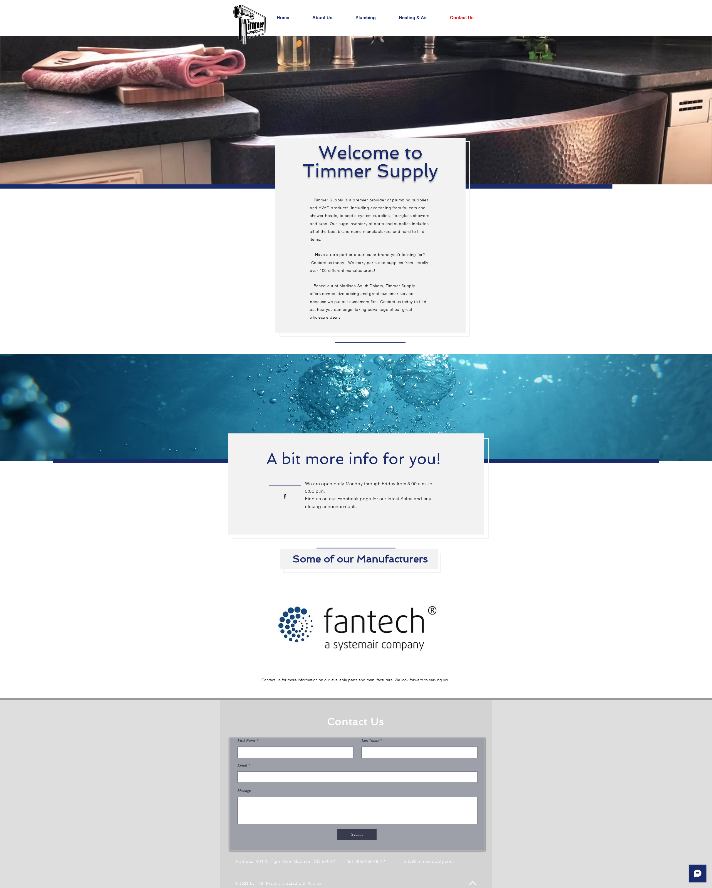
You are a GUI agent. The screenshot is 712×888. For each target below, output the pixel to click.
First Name (247, 740)
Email (242, 765)
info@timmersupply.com (429, 861)
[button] (357, 626)
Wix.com (316, 883)
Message (244, 790)
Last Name (370, 740)
